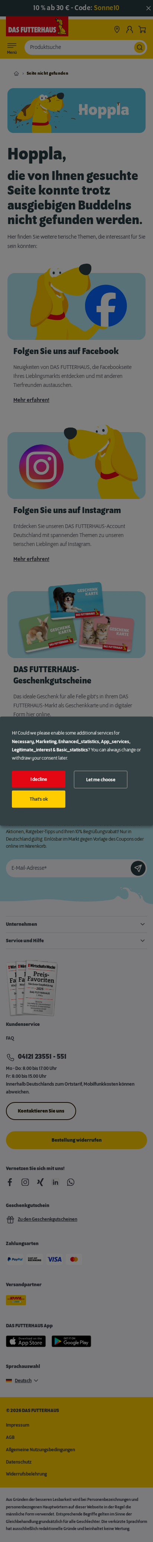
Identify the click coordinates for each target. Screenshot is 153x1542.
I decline (38, 779)
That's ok (39, 799)
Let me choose (100, 779)
